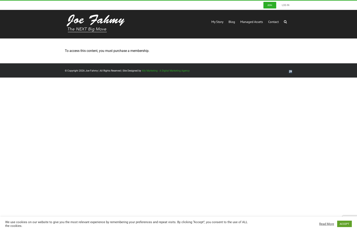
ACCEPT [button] (344, 223)
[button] (285, 21)
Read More (326, 224)
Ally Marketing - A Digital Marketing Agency (166, 70)
